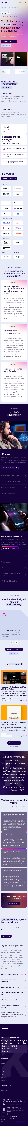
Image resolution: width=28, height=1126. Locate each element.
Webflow (3, 1071)
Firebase (3, 1080)
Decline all (11, 1122)
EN (21, 3)
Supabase (3, 1077)
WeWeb (3, 1063)
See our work (6, 45)
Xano (2, 1066)
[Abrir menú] (25, 2)
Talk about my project (8, 41)
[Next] (16, 642)
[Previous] (11, 642)
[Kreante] (4, 3)
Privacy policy (4, 1093)
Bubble (2, 1074)
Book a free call (13, 903)
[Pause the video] (14, 59)
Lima (18, 8)
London (13, 8)
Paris (4, 8)
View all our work (13, 743)
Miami (8, 8)
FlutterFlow (3, 1069)
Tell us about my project (9, 467)
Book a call (5, 936)
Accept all (21, 1122)
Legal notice (4, 1090)
